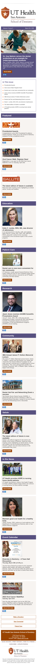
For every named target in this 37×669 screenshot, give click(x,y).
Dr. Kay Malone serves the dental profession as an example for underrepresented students (17, 58)
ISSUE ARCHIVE (6, 641)
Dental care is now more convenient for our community (18, 90)
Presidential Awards (9, 85)
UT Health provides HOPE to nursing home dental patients (16, 479)
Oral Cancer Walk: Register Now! (13, 87)
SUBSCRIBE (12, 644)
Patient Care (18, 626)
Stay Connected (18, 621)
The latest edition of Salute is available (14, 104)
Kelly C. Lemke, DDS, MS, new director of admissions (18, 102)
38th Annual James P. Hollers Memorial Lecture (17, 97)
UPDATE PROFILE (23, 644)
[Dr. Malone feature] (18, 41)
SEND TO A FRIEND (28, 641)
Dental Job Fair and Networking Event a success (17, 99)
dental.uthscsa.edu (22, 638)
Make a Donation (18, 617)
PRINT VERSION (17, 641)
